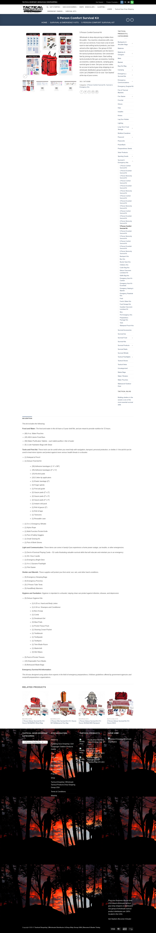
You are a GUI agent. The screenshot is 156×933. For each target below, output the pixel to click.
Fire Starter (121, 96)
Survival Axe (122, 334)
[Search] (47, 7)
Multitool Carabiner (124, 133)
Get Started (99, 2)
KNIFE (81, 7)
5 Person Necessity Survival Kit (126, 237)
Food (121, 298)
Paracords (121, 141)
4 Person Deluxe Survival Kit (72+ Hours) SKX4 (118, 722)
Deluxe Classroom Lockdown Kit (125, 272)
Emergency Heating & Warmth (126, 289)
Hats (119, 108)
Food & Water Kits (125, 301)
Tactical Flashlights (124, 357)
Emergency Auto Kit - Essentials (126, 284)
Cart (52, 753)
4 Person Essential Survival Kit (125, 217)
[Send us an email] (128, 2)
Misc (121, 312)
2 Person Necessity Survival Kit (126, 192)
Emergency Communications (123, 81)
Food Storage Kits (125, 304)
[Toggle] (132, 43)
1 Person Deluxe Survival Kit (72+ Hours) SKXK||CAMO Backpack (90, 722)
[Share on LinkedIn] (97, 92)
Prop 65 (54, 774)
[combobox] (35, 742)
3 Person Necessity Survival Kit (126, 207)
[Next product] (127, 20)
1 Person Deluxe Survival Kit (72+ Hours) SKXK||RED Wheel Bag (33, 722)
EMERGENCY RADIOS (55, 11)
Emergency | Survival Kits (122, 75)
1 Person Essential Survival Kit (125, 172)
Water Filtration (123, 376)
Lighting (120, 123)
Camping (121, 70)
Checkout (54, 757)
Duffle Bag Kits (124, 275)
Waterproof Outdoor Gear (124, 385)
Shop (53, 778)
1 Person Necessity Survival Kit (126, 177)
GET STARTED (55, 7)
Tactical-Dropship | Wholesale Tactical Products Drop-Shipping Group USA (63, 784)
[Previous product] (132, 20)
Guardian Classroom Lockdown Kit (126, 308)
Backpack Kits (124, 256)
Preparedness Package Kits (124, 319)
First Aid (120, 100)
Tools (121, 323)
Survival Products (123, 345)
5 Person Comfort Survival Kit (98, 22)
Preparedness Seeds (125, 148)
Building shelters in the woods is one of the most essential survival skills (125, 401)
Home (44, 22)
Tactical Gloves (123, 360)
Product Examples (112, 2)
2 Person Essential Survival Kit (125, 187)
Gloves (120, 104)
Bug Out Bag (122, 66)
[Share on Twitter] (85, 92)
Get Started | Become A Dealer (119, 919)
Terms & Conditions (58, 791)
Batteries (121, 48)
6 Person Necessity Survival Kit (126, 252)
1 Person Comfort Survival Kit (125, 167)
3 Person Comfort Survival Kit (125, 197)
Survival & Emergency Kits (64, 22)
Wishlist (54, 796)
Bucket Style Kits (125, 262)
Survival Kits (122, 341)
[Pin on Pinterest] (93, 92)
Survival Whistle (123, 353)
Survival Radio (122, 349)
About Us (54, 740)
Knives (120, 115)
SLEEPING (101, 7)
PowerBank (121, 145)
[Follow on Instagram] (121, 2)
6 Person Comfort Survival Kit (125, 242)
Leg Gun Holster (123, 119)
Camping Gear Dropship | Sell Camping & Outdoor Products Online (62, 746)
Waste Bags (122, 372)
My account (55, 765)
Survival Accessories (124, 330)
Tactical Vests (122, 364)
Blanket (120, 62)
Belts (119, 58)
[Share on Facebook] (81, 92)
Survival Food (122, 338)
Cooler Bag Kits (124, 267)
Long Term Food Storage (123, 128)
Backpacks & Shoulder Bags (123, 43)
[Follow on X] (125, 2)
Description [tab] (27, 418)
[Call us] (132, 2)
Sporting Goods (123, 156)
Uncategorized (123, 368)
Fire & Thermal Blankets (123, 91)
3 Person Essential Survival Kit (125, 202)
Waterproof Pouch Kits (127, 325)
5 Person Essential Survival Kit (125, 232)
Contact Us (55, 761)
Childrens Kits (124, 265)
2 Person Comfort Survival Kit (125, 182)
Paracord (121, 137)
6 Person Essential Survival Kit (125, 247)
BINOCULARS (90, 7)
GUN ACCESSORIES (70, 7)
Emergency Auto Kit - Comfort (126, 279)
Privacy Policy (56, 770)
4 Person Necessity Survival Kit (126, 222)
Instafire (120, 111)
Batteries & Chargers (121, 53)
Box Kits (122, 259)
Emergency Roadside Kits (126, 295)
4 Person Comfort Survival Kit (125, 212)
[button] (109, 9)
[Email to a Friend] (89, 92)
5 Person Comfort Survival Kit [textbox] (35, 742)
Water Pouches (123, 380)
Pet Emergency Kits (126, 315)
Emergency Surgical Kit (125, 86)
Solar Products (123, 152)
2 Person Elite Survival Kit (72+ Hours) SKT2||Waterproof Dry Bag (63, 722)
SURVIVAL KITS (70, 11)
